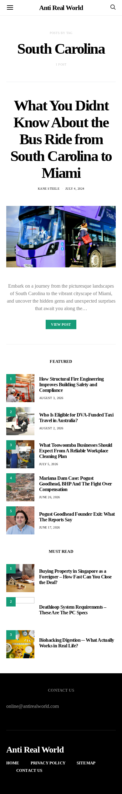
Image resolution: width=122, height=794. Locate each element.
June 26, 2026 (49, 497)
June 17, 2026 (49, 527)
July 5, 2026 (48, 464)
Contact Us (29, 770)
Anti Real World (61, 8)
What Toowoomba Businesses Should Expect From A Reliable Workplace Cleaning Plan (75, 450)
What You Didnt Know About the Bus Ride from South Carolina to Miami (61, 139)
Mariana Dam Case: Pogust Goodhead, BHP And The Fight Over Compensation (75, 483)
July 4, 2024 (74, 188)
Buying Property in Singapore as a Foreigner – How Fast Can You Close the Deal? (75, 576)
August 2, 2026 (51, 428)
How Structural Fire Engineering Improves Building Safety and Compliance (71, 384)
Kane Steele (48, 188)
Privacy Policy (48, 763)
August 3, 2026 (51, 398)
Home (12, 763)
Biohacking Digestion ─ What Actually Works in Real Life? (76, 642)
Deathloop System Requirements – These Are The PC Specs (72, 609)
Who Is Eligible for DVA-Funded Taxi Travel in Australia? (76, 417)
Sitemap (86, 763)
